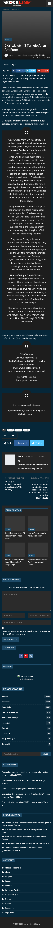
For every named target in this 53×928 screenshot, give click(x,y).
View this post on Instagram (26, 404)
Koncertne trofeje (10, 717)
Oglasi (8, 904)
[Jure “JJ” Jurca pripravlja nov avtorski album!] (38, 523)
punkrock (18, 430)
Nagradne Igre (8, 739)
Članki (5, 728)
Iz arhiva (6, 733)
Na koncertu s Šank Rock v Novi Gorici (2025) (30, 843)
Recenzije (6, 702)
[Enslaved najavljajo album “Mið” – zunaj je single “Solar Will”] (38, 550)
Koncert (10, 430)
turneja (26, 430)
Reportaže (6, 707)
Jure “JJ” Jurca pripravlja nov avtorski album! (21, 789)
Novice (8, 40)
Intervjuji (6, 723)
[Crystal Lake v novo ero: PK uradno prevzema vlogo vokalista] (15, 523)
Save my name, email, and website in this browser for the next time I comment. (26, 632)
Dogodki (6, 744)
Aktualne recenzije (10, 712)
